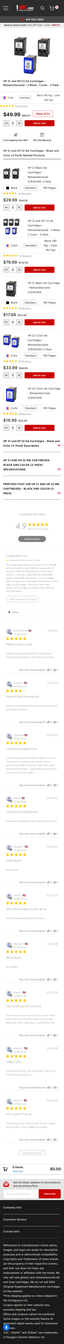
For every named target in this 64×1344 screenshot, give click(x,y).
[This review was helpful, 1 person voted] (48, 833)
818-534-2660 (35, 19)
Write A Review (32, 539)
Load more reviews (32, 1152)
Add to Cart (39, 207)
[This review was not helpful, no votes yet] (54, 669)
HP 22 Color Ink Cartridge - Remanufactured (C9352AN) (44, 393)
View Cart (17, 1171)
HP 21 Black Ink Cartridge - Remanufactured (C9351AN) (44, 287)
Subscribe (49, 1193)
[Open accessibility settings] (6, 1327)
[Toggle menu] (7, 8)
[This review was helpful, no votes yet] (48, 669)
